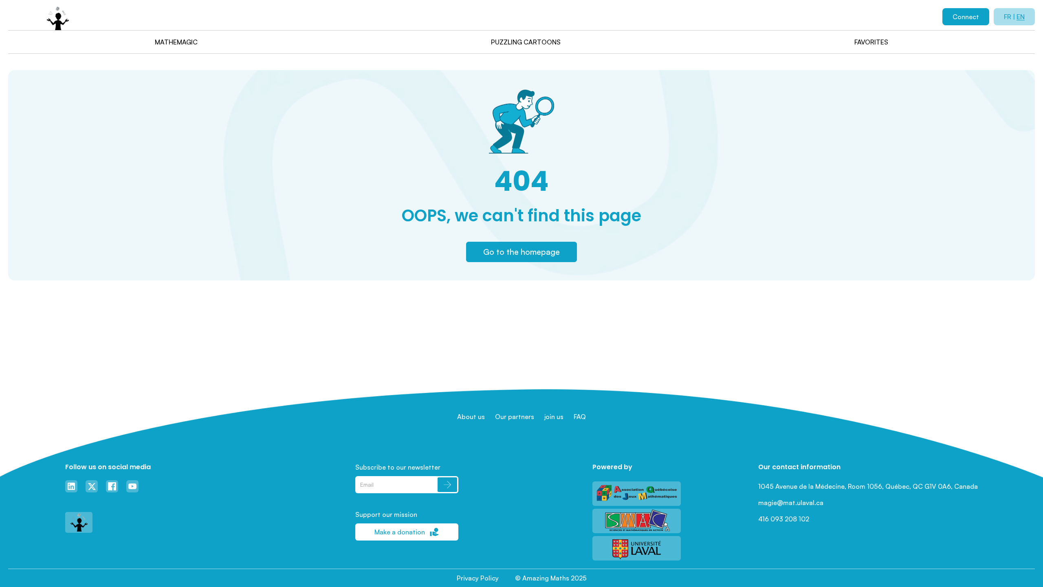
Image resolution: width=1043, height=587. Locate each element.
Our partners (514, 417)
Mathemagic (176, 42)
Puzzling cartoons (526, 42)
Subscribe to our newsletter (397, 467)
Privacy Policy (478, 578)
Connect (966, 17)
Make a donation (399, 532)
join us (553, 417)
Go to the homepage (521, 252)
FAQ (580, 417)
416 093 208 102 (783, 519)
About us (471, 417)
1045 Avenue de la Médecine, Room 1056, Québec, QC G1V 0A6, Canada (868, 486)
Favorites (871, 42)
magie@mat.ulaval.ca (790, 503)
